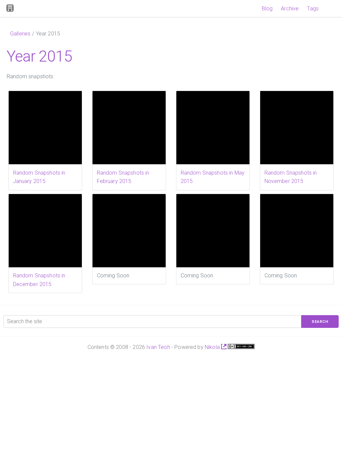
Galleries (20, 33)
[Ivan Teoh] (10, 8)
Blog (267, 8)
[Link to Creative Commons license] (241, 347)
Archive (290, 8)
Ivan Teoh (158, 347)
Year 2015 (39, 56)
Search (320, 321)
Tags (313, 8)
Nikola (213, 347)
